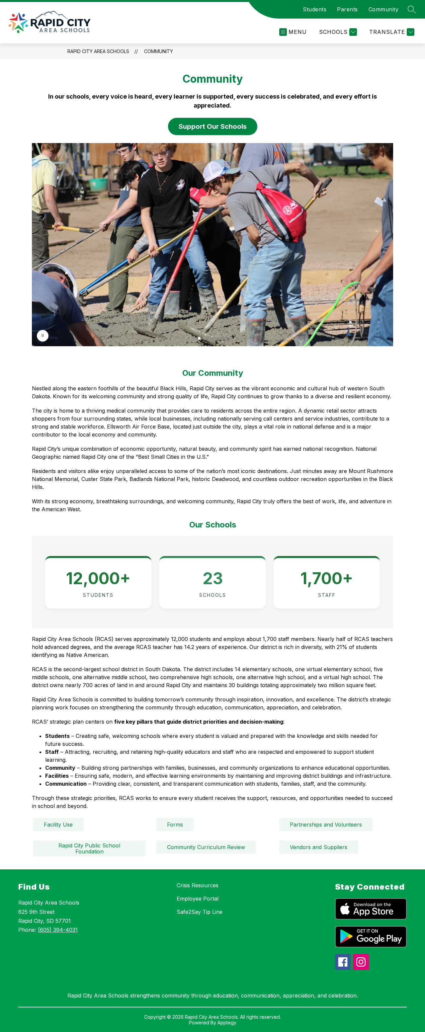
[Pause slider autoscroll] (42, 336)
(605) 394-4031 (58, 929)
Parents (347, 9)
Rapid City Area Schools (98, 51)
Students (314, 9)
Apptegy (226, 1022)
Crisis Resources (197, 885)
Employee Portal (197, 898)
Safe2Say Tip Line (199, 912)
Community (384, 9)
